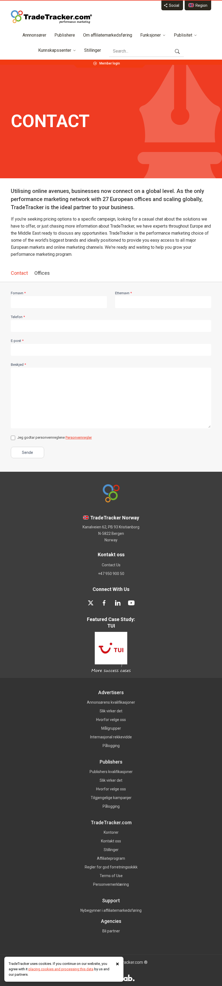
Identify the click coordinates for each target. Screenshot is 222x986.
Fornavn (18, 293)
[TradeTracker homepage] (51, 17)
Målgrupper (111, 728)
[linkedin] (118, 603)
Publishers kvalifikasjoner (111, 772)
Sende (27, 452)
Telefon (18, 317)
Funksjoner (150, 35)
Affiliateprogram (111, 858)
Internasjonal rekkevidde (111, 737)
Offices (42, 273)
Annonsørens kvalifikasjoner (111, 702)
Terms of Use (111, 876)
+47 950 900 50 (111, 573)
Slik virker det (111, 711)
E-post (17, 341)
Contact (19, 273)
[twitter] (90, 603)
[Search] (177, 51)
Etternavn (123, 293)
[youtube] (131, 603)
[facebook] (104, 603)
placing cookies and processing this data (60, 969)
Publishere (64, 35)
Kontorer (111, 832)
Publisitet (183, 35)
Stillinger (92, 50)
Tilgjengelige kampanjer (111, 798)
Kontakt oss (111, 841)
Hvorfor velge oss (111, 719)
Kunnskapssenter (54, 50)
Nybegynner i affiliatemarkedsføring (111, 910)
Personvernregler (79, 437)
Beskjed (18, 365)
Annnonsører (34, 35)
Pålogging (111, 745)
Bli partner (111, 931)
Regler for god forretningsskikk (111, 867)
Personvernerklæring (111, 884)
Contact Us (111, 565)
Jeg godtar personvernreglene (54, 437)
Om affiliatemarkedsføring (107, 35)
